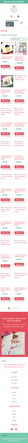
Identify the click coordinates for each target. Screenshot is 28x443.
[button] (11, 16)
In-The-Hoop (14, 420)
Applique (14, 411)
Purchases (14, 398)
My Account (14, 392)
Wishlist (14, 395)
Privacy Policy (14, 376)
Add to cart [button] (5, 66)
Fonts (14, 417)
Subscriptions (14, 401)
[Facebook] (16, 429)
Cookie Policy (14, 383)
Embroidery (14, 414)
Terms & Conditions (14, 380)
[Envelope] (12, 429)
